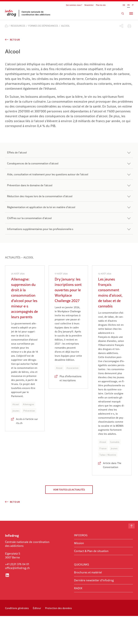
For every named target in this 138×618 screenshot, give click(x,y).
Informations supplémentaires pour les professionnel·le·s (40, 229)
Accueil (6, 26)
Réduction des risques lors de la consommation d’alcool (39, 196)
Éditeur (37, 608)
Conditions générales (17, 608)
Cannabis (114, 442)
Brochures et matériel (88, 572)
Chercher (123, 13)
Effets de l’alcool (17, 152)
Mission (79, 543)
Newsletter (89, 5)
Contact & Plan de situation (91, 551)
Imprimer (129, 26)
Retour (15, 39)
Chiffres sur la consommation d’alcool (29, 218)
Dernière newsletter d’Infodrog (94, 580)
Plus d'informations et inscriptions (70, 378)
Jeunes (15, 410)
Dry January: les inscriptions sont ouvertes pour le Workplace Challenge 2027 (68, 290)
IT (132, 5)
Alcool (15, 404)
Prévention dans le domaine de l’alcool (29, 185)
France (103, 448)
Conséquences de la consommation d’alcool (32, 163)
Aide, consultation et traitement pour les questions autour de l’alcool (47, 174)
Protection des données (58, 608)
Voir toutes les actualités (69, 489)
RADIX (78, 588)
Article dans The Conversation (112, 465)
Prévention (29, 410)
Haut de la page (131, 525)
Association (72, 367)
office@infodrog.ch (17, 568)
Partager (121, 26)
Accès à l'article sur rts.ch (27, 421)
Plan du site (101, 5)
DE (124, 5)
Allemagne (28, 404)
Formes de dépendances (43, 25)
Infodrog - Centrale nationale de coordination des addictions (30, 13)
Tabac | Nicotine (107, 454)
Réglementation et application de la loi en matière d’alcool (41, 207)
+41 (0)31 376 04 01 (17, 564)
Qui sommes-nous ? (74, 5)
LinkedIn (7, 575)
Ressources (18, 25)
